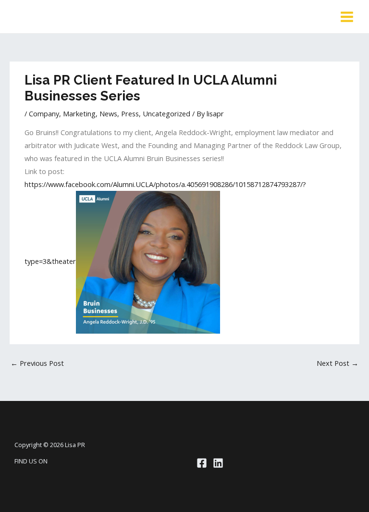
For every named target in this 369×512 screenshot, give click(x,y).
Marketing (79, 113)
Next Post (337, 363)
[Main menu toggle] (346, 16)
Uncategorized (166, 113)
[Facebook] (202, 463)
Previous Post (37, 363)
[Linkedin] (218, 463)
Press (130, 113)
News (108, 113)
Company (44, 113)
